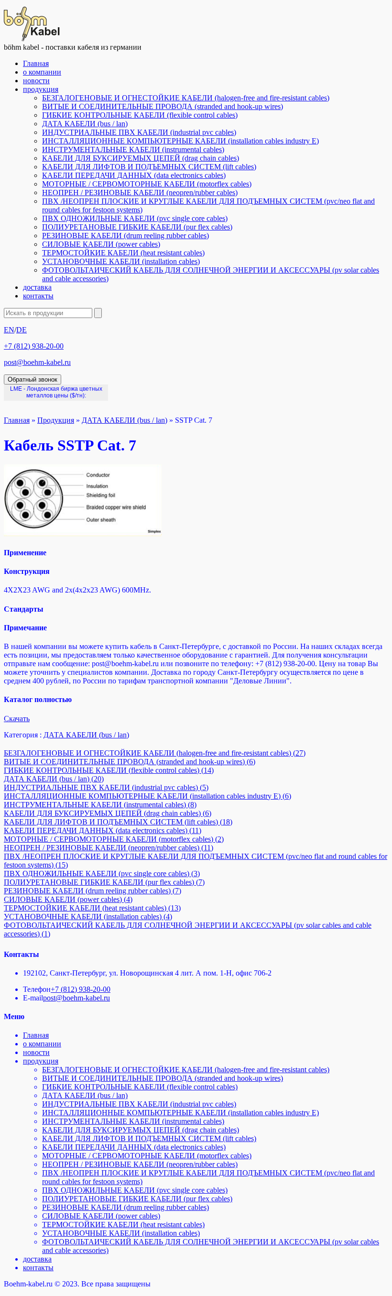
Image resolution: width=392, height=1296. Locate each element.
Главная (36, 63)
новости (36, 81)
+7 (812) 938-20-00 (34, 346)
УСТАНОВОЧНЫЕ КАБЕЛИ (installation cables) (121, 261)
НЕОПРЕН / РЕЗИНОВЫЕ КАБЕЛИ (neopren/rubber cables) (140, 192)
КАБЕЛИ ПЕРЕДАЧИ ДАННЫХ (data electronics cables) (134, 175)
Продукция (55, 420)
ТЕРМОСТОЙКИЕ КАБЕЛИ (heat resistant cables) (123, 253)
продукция (40, 89)
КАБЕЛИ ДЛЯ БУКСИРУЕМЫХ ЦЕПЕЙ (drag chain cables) (140, 158)
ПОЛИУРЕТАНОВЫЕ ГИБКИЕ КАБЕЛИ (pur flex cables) (137, 227)
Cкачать (17, 718)
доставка (37, 287)
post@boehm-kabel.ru (37, 362)
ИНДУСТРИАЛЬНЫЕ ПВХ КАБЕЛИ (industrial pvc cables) (139, 132)
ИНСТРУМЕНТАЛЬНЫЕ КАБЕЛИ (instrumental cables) (133, 149)
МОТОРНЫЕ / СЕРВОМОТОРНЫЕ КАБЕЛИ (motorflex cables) (146, 184)
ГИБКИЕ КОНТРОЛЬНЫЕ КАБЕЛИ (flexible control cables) (140, 115)
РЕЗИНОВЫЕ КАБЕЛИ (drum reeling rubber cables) (125, 235)
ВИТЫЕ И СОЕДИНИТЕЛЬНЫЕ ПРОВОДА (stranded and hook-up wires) (162, 106)
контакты (38, 296)
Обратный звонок (32, 379)
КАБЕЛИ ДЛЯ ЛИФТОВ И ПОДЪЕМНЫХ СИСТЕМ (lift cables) (149, 167)
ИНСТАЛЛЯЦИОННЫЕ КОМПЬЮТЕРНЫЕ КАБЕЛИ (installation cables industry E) (180, 141)
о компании (42, 72)
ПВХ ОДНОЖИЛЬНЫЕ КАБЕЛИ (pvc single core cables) (135, 218)
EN (9, 330)
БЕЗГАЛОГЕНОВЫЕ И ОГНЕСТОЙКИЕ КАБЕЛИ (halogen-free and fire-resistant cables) (185, 98)
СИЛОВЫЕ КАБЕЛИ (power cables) (101, 244)
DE (21, 330)
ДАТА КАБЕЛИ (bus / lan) (85, 124)
